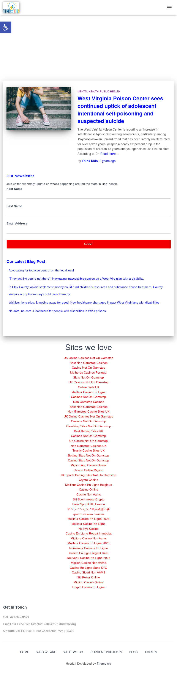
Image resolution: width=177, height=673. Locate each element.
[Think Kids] (11, 7)
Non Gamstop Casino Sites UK (88, 411)
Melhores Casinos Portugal (88, 372)
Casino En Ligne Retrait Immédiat (89, 533)
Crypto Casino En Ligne (88, 587)
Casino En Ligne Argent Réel (88, 553)
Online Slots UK (88, 387)
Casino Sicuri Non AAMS (88, 572)
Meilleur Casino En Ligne (88, 392)
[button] (5, 27)
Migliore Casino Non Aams (89, 538)
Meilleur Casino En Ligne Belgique (88, 484)
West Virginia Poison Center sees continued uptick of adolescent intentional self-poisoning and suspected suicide (120, 109)
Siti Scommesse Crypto (88, 499)
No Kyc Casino (89, 528)
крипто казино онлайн (88, 514)
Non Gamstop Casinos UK (88, 445)
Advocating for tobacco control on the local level (41, 270)
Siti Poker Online (88, 577)
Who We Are (46, 652)
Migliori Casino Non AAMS (88, 562)
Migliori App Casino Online (88, 465)
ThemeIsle (104, 663)
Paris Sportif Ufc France (88, 504)
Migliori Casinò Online (88, 582)
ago (108, 161)
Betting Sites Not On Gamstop (88, 455)
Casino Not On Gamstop (88, 367)
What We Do (73, 652)
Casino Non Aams (88, 494)
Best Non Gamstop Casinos (88, 363)
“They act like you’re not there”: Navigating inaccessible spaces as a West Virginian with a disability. (76, 278)
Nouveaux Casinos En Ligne (88, 548)
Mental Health (88, 91)
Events (151, 652)
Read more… (109, 153)
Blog (133, 652)
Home (24, 652)
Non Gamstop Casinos (88, 401)
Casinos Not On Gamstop (88, 397)
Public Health (110, 91)
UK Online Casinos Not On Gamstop (88, 358)
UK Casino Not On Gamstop (88, 440)
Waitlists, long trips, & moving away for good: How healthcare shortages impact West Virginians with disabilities (84, 302)
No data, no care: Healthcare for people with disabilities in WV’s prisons (57, 311)
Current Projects (106, 652)
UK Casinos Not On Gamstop (89, 382)
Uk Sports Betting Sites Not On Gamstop (88, 475)
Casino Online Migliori (88, 470)
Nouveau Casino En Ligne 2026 (88, 557)
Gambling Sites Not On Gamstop (88, 426)
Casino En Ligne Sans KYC (88, 567)
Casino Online (88, 489)
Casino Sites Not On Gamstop (88, 460)
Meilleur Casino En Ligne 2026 (88, 518)
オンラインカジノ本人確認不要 (88, 509)
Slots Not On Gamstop (88, 377)
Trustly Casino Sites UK (88, 450)
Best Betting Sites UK (88, 431)
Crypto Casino (88, 479)
